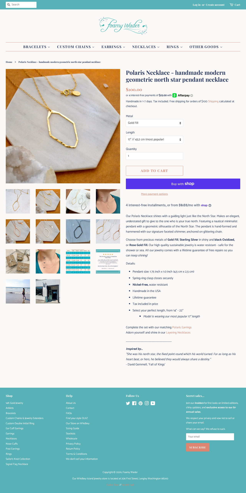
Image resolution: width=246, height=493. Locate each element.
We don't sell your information (82, 459)
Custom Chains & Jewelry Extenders (24, 418)
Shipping (213, 101)
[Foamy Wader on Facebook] (134, 404)
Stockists (70, 433)
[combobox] (21, 5)
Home (9, 61)
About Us (71, 403)
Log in (197, 5)
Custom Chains (74, 46)
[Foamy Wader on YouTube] (153, 404)
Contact (70, 408)
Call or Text (113, 485)
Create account (215, 5)
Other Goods (204, 46)
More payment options (154, 194)
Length (130, 132)
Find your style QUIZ (77, 418)
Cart (237, 5)
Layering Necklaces (178, 332)
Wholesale (71, 438)
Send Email (128, 485)
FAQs (69, 413)
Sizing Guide (72, 428)
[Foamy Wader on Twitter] (128, 404)
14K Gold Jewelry (14, 403)
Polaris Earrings (182, 327)
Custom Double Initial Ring (20, 423)
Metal (129, 116)
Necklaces (144, 46)
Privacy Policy (73, 444)
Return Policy (73, 449)
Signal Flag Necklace (17, 464)
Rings (173, 46)
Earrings (112, 46)
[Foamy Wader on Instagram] (147, 404)
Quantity (131, 149)
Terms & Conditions (76, 454)
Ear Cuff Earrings (14, 428)
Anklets (10, 408)
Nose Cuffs (12, 444)
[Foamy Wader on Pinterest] (140, 404)
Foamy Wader (130, 472)
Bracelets (35, 46)
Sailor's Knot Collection (18, 459)
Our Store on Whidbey (77, 423)
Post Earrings (13, 449)
